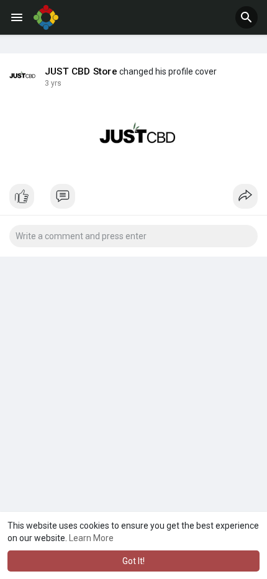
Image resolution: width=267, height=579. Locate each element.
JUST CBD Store (81, 71)
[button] (246, 17)
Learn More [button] (91, 538)
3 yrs (53, 83)
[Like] (133, 199)
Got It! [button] (133, 561)
